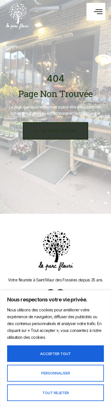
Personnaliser (55, 373)
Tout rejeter (55, 392)
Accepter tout (55, 353)
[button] (96, 11)
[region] (55, 348)
